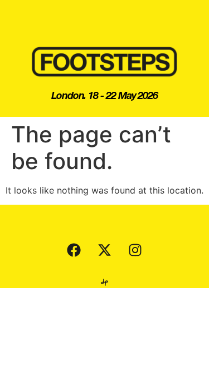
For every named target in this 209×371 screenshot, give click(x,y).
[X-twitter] (105, 250)
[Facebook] (74, 250)
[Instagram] (135, 250)
